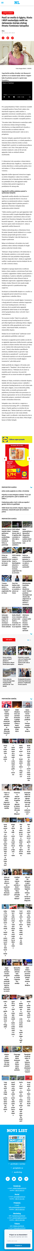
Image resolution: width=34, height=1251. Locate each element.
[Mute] (14, 97)
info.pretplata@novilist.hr (17, 1207)
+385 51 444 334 (19, 1199)
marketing (18, 1172)
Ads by (28, 99)
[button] (29, 459)
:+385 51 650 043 (20, 1209)
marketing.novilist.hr (18, 1216)
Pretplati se (18, 1245)
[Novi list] (17, 2)
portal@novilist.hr (19, 1197)
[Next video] (9, 97)
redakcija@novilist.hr (19, 1188)
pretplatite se (18, 1168)
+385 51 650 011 (19, 1190)
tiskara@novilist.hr (19, 1228)
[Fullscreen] (29, 97)
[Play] (4, 97)
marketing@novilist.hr (19, 1218)
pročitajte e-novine (18, 1164)
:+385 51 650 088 (20, 1220)
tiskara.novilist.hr (18, 1226)
